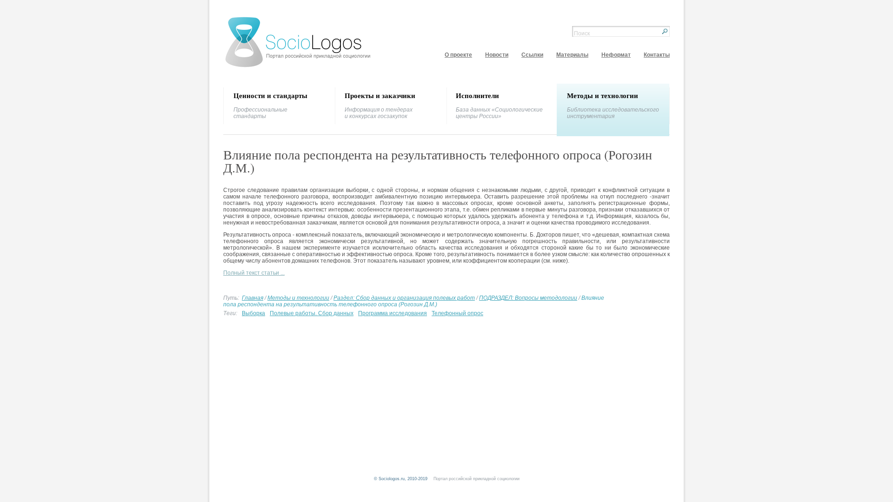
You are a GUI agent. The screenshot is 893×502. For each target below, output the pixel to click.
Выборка (253, 313)
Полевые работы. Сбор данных (311, 313)
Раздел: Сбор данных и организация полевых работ (404, 298)
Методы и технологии (298, 298)
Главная (252, 298)
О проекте (458, 55)
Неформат (616, 55)
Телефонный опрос (457, 313)
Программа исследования (392, 313)
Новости (496, 55)
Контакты (657, 55)
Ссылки (532, 55)
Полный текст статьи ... (254, 273)
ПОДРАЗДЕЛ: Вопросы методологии (528, 298)
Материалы (572, 55)
